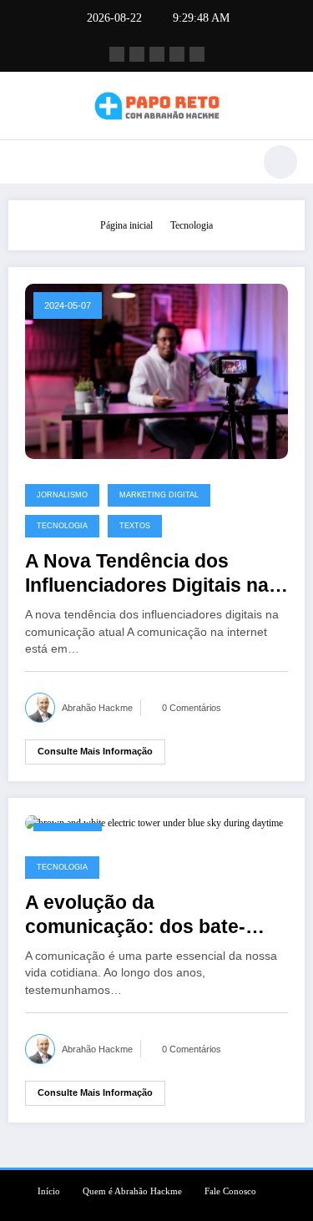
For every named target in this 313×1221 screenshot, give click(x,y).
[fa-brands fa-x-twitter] (136, 54)
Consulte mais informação (95, 751)
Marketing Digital (159, 495)
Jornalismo (62, 495)
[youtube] (196, 54)
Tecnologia (62, 526)
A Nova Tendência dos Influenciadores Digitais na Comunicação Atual (147, 574)
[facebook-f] (116, 54)
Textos (134, 526)
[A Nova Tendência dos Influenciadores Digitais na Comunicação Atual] (156, 370)
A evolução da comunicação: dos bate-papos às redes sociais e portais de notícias (138, 916)
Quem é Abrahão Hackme (132, 1191)
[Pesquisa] (280, 161)
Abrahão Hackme (97, 708)
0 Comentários (191, 708)
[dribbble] (156, 54)
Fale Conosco (230, 1191)
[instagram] (176, 54)
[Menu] (30, 161)
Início (49, 1191)
